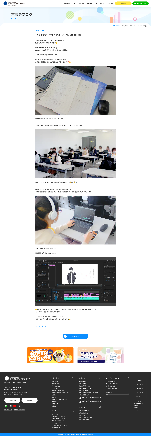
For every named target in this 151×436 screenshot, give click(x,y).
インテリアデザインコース (58, 423)
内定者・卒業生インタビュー (59, 399)
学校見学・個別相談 (111, 388)
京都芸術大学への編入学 (58, 390)
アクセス (110, 3)
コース (54, 411)
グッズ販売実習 (56, 386)
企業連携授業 (55, 384)
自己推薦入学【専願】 (84, 386)
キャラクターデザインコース (59, 418)
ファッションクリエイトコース (59, 425)
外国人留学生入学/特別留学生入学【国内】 (90, 398)
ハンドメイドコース (57, 427)
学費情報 (82, 407)
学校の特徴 (55, 378)
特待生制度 (82, 415)
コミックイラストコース (58, 421)
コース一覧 (55, 414)
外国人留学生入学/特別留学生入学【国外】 (90, 402)
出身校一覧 (55, 404)
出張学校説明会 (110, 386)
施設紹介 (54, 395)
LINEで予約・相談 (141, 3)
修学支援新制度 (83, 413)
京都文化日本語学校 (19, 410)
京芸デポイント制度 (84, 419)
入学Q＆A (54, 406)
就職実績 (54, 401)
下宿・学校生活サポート (85, 417)
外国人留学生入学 (84, 395)
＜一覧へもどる (40, 326)
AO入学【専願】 (83, 384)
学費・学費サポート (84, 411)
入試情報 (82, 378)
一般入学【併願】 (83, 390)
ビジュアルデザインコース (58, 416)
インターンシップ (56, 388)
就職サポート (55, 397)
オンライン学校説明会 (112, 384)
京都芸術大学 (8, 410)
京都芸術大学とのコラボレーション (61, 392)
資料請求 (123, 3)
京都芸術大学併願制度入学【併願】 (88, 392)
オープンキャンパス (112, 378)
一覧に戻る (75, 336)
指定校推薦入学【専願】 (85, 388)
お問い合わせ (12, 400)
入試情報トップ (83, 381)
